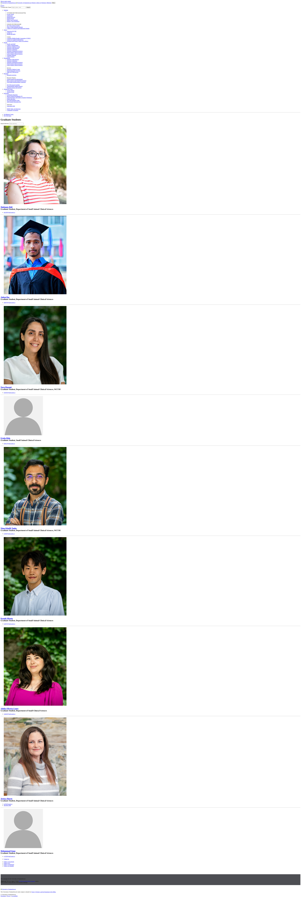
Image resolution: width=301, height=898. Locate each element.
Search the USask (6, 7)
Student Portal (10, 18)
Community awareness (12, 110)
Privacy (9, 896)
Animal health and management (15, 79)
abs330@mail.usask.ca (9, 212)
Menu (53, 2)
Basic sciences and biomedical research (16, 80)
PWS (2, 5)
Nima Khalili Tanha (9, 528)
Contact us (9, 32)
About (5, 30)
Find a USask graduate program (15, 27)
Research (6, 73)
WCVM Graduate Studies (13, 25)
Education (6, 93)
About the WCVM (11, 31)
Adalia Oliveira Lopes (9, 709)
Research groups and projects (14, 87)
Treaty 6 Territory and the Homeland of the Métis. (43, 892)
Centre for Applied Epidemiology (15, 39)
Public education (11, 99)
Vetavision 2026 (11, 106)
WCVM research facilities (13, 85)
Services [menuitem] (9, 68)
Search (28, 7)
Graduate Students (11, 55)
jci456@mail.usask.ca (9, 533)
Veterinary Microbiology (13, 48)
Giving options (10, 90)
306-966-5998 (7, 805)
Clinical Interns (10, 56)
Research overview (11, 75)
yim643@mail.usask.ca (9, 714)
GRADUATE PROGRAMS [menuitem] (14, 24)
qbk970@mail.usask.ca (9, 302)
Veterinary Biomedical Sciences (15, 51)
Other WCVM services (12, 72)
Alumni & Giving (8, 89)
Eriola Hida (5, 438)
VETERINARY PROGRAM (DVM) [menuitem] (16, 13)
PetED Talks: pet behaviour (14, 109)
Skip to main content (6, 1)
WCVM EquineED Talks (13, 100)
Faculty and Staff (11, 44)
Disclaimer (3, 896)
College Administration (12, 45)
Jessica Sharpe (6, 799)
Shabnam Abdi (6, 207)
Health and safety (11, 34)
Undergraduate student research (14, 86)
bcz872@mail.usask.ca (9, 624)
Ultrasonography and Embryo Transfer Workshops (19, 97)
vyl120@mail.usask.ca (9, 856)
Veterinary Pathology (12, 49)
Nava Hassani (6, 387)
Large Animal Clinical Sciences (14, 54)
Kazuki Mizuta (7, 618)
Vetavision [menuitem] (9, 104)
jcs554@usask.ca (8, 804)
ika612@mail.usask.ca (9, 443)
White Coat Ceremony (12, 20)
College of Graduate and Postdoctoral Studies (18, 28)
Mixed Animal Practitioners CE (14, 96)
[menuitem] (152, 19)
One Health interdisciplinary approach (16, 82)
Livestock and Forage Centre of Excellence (17, 41)
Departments (7, 58)
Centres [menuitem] (9, 37)
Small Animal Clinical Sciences (14, 52)
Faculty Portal (10, 14)
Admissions (10, 15)
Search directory (5, 123)
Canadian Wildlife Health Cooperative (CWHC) (19, 38)
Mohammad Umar (8, 851)
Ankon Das (5, 297)
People (5, 42)
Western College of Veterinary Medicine (41, 2)
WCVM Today (7, 115)
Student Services (11, 17)
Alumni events (10, 92)
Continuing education (12, 94)
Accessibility (14, 896)
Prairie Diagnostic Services (13, 70)
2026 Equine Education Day (14, 102)
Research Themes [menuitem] (11, 78)
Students (6, 10)
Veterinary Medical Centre (13, 46)
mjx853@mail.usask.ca (9, 392)
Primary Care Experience (13, 21)
